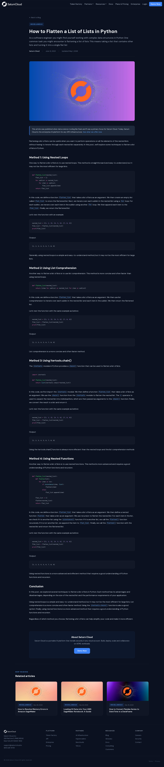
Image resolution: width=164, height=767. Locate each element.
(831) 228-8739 (9, 748)
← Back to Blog (35, 17)
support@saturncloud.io (13, 745)
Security (138, 739)
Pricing (48, 746)
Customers (110, 749)
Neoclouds (80, 742)
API (47, 739)
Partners (88, 4)
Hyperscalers (81, 739)
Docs (111, 4)
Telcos (78, 746)
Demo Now (156, 4)
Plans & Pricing (121, 4)
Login (145, 4)
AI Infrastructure (82, 735)
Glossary (109, 739)
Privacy (157, 761)
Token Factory (76, 4)
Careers (138, 735)
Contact (138, 742)
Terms (151, 761)
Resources (100, 4)
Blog (107, 735)
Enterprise (135, 4)
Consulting (110, 746)
